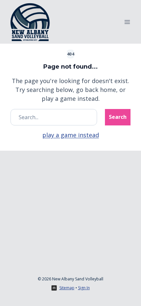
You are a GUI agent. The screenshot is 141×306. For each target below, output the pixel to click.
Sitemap (66, 288)
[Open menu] (127, 22)
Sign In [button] (84, 288)
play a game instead (70, 135)
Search (118, 116)
